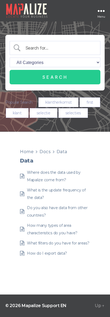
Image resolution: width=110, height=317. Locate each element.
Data (62, 151)
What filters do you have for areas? (58, 243)
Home (27, 151)
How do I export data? (47, 253)
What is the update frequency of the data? (56, 194)
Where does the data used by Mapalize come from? (54, 176)
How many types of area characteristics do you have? (52, 229)
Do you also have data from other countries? (57, 211)
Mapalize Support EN (44, 305)
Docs (45, 151)
